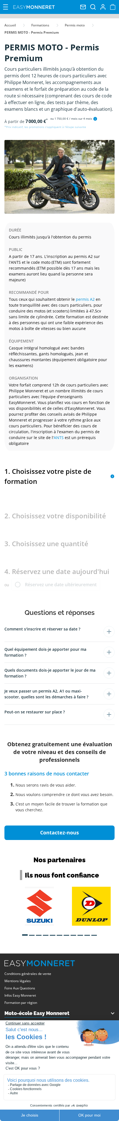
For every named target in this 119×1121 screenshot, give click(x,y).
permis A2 (85, 299)
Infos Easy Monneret (20, 995)
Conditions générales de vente (27, 973)
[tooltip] (95, 119)
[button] (59, 631)
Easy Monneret (34, 7)
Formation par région (20, 1002)
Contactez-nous (59, 832)
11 (94, 933)
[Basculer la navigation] (5, 7)
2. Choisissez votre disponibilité (55, 515)
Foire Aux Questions (19, 988)
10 (87, 933)
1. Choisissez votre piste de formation (47, 476)
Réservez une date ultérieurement (61, 585)
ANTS (59, 437)
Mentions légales (17, 981)
